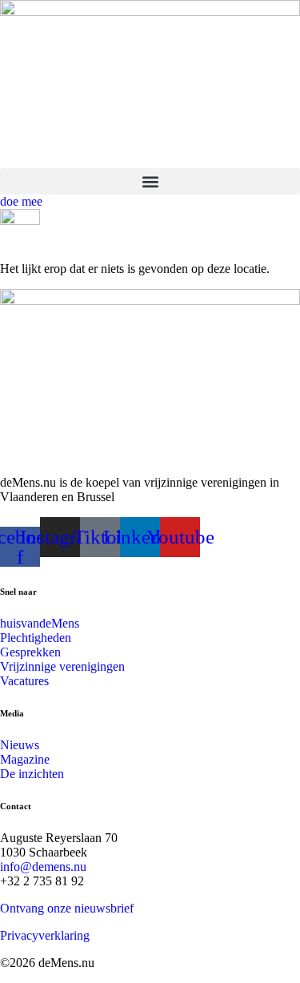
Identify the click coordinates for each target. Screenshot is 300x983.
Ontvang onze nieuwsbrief (67, 908)
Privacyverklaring (45, 935)
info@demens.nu (43, 866)
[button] (150, 181)
